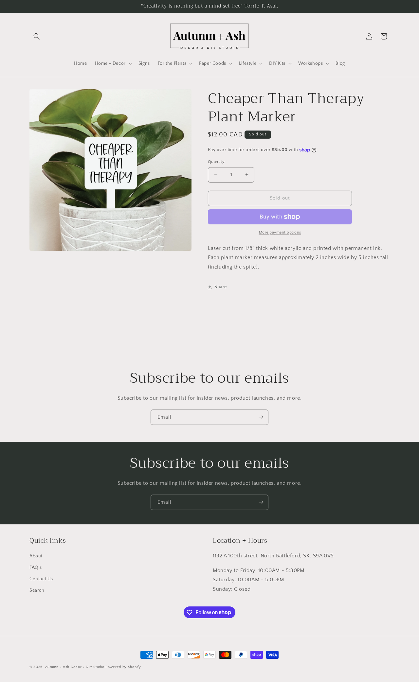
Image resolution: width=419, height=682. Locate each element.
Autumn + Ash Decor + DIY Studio (74, 667)
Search (37, 590)
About (36, 556)
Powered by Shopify (123, 667)
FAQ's (35, 567)
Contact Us (41, 579)
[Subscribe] (261, 417)
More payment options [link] (280, 232)
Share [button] (220, 286)
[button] (36, 36)
